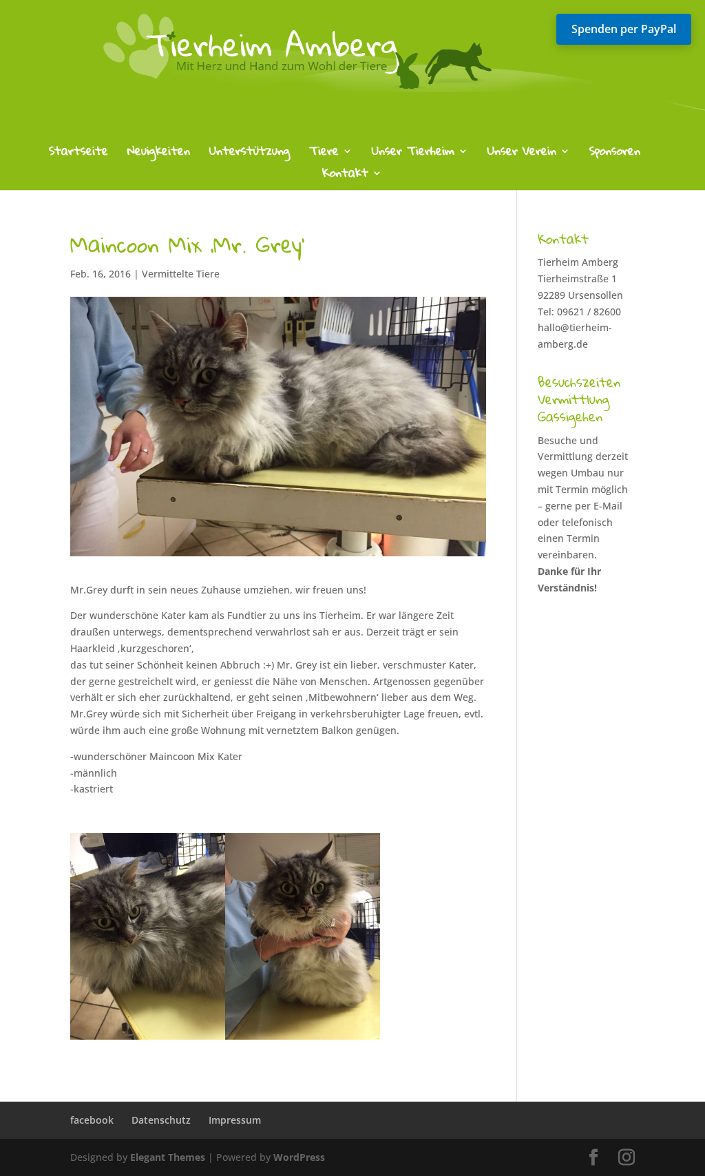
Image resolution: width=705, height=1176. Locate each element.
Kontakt (345, 176)
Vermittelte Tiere (181, 273)
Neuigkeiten (158, 154)
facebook (92, 1119)
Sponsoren (614, 154)
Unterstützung (249, 154)
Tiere (324, 154)
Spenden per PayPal (623, 28)
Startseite (78, 154)
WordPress (299, 1157)
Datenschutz (161, 1119)
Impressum (235, 1119)
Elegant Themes (167, 1157)
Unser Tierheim (413, 154)
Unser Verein (521, 154)
